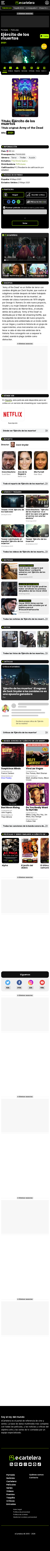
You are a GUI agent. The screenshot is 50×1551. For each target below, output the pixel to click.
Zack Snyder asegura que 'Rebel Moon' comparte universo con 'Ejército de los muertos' (32, 571)
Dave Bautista (8, 472)
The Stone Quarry (19, 160)
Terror (14, 157)
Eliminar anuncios (26, 13)
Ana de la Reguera (22, 473)
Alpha (5, 865)
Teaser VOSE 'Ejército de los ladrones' (12, 510)
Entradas (11, 1504)
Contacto (33, 1477)
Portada (4, 30)
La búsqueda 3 (31, 8)
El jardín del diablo (27, 866)
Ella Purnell (39, 472)
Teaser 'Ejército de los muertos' (36, 540)
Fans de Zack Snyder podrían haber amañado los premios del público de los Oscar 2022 (33, 588)
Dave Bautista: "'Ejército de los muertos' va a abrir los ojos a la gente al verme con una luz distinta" (37, 514)
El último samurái (44, 866)
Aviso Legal (17, 1509)
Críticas (10, 1500)
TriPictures (21, 164)
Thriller (23, 157)
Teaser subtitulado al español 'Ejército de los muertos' (12, 541)
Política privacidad (21, 1512)
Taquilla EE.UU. (18, 8)
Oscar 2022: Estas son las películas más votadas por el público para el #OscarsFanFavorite (33, 606)
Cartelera (11, 1481)
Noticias (10, 1478)
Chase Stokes (44, 8)
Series (9, 1487)
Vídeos (10, 1491)
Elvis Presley (6, 778)
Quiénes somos (36, 1474)
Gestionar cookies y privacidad (25, 1517)
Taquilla (10, 1497)
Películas (15, 30)
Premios (10, 1494)
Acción (32, 157)
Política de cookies (20, 1514)
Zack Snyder (22, 444)
